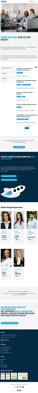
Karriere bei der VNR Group (6, 352)
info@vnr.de (5, 339)
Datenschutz (18, 384)
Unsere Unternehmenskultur (6, 347)
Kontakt (2, 361)
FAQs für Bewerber (4, 364)
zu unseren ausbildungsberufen (9, 176)
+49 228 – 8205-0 (7, 340)
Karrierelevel (4, 78)
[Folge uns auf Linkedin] (20, 387)
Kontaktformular (22, 293)
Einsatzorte (4, 73)
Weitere (26, 128)
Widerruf (25, 384)
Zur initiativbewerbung (19, 147)
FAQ (1, 363)
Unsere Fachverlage (4, 350)
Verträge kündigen (4, 366)
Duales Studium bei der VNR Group (9, 179)
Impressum (13, 384)
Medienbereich (3, 359)
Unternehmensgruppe (5, 349)
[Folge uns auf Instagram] (17, 387)
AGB (22, 384)
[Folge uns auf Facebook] (14, 387)
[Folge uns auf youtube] (23, 387)
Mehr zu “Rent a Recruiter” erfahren (9, 323)
